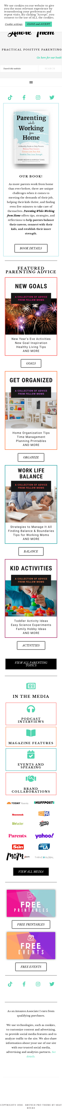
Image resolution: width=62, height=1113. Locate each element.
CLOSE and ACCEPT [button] (38, 24)
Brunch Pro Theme (38, 1105)
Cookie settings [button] (14, 24)
